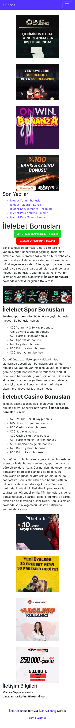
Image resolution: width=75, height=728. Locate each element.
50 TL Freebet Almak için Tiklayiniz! (37, 233)
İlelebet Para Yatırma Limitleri (29, 213)
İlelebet (9, 5)
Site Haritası (37, 718)
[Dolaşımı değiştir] (67, 4)
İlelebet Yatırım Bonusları (26, 200)
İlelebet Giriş (47, 711)
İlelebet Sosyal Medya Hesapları (31, 209)
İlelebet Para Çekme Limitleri (28, 217)
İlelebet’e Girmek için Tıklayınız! (37, 240)
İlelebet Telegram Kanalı (25, 204)
